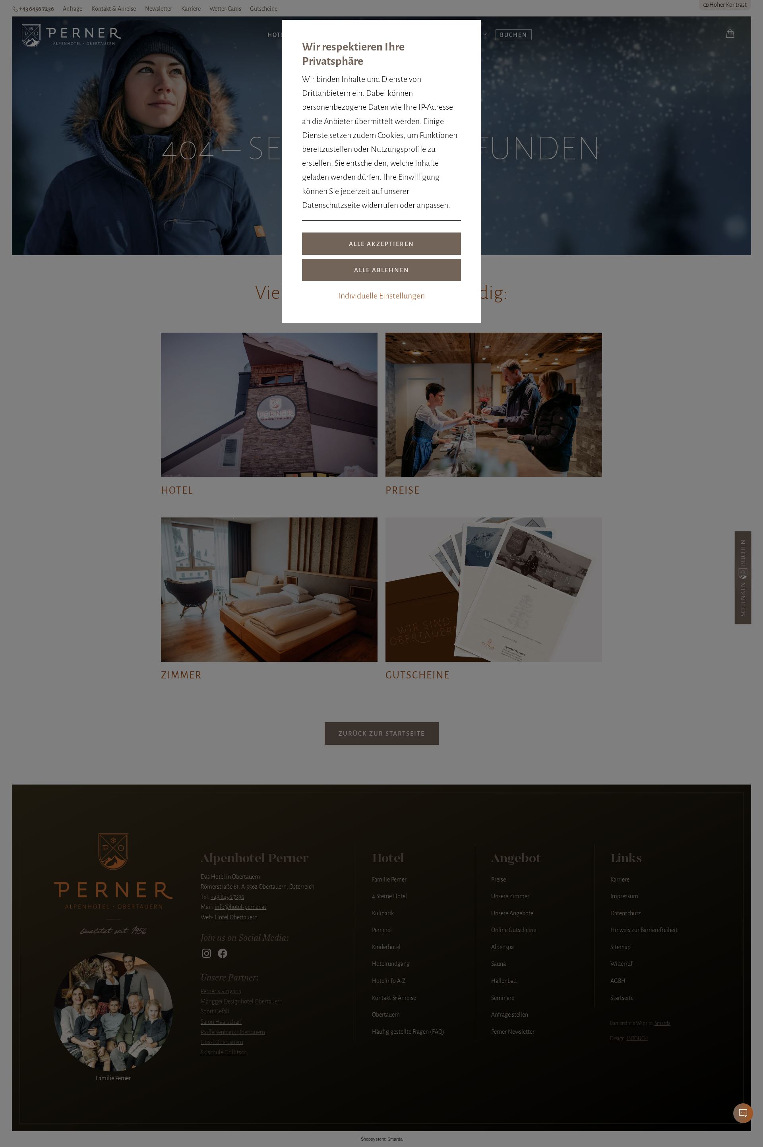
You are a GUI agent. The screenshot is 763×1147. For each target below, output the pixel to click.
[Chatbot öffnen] (743, 1113)
